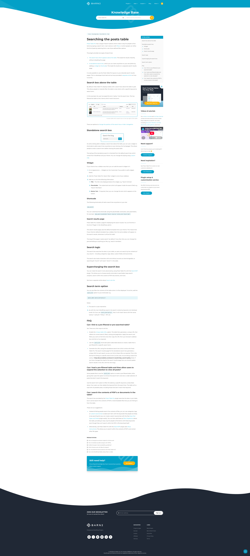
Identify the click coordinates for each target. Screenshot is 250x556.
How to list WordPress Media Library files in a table (100, 451)
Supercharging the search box (149, 58)
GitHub (110, 537)
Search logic (145, 55)
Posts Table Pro (91, 43)
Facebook (89, 537)
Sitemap (136, 538)
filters (118, 46)
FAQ (143, 65)
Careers (135, 533)
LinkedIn (97, 537)
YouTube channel (158, 116)
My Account (162, 3)
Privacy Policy (150, 536)
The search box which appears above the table (103, 57)
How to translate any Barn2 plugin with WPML (99, 442)
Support (142, 3)
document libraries (151, 122)
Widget (146, 46)
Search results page (149, 51)
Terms (148, 538)
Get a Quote (146, 193)
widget (97, 66)
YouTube (102, 537)
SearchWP (134, 271)
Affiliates (136, 536)
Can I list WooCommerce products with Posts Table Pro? (102, 449)
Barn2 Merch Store (151, 530)
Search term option (147, 62)
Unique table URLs (101, 332)
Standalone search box (148, 44)
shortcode (104, 66)
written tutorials (147, 116)
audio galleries (150, 124)
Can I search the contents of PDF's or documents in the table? (153, 79)
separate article (127, 75)
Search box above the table (149, 40)
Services (135, 530)
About (156, 3)
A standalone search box (96, 63)
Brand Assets (150, 528)
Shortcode (146, 48)
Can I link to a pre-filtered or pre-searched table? (152, 68)
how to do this (111, 280)
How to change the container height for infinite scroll (101, 440)
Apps (135, 3)
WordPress (106, 537)
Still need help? (97, 460)
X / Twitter (93, 537)
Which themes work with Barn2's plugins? (98, 447)
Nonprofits (149, 533)
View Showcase (147, 171)
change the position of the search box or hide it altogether (116, 124)
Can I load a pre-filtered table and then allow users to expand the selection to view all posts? (152, 74)
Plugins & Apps (137, 528)
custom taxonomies (96, 413)
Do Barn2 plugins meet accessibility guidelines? (100, 445)
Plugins (128, 3)
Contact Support (147, 154)
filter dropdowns (128, 418)
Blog (150, 3)
